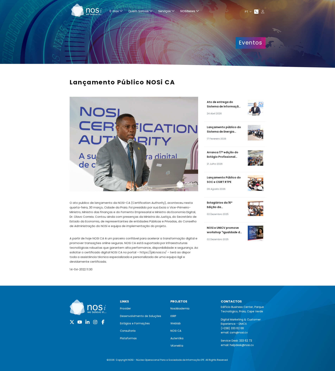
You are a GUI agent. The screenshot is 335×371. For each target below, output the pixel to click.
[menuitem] (116, 11)
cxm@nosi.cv (239, 332)
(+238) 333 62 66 (232, 328)
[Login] (262, 11)
